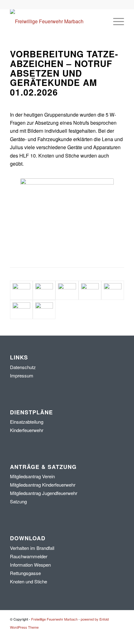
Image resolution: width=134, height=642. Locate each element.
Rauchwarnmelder (28, 556)
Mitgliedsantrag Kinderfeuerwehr (42, 484)
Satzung (18, 501)
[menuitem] (115, 21)
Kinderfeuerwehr (26, 430)
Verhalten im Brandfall (32, 548)
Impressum (21, 375)
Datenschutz (23, 367)
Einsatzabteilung (26, 421)
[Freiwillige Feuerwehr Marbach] (55, 21)
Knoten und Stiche (28, 581)
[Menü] (115, 21)
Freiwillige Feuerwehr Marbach (54, 619)
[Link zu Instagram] (119, 634)
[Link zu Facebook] (110, 634)
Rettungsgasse (25, 573)
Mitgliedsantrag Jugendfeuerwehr (43, 493)
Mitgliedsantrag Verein (32, 476)
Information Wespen (30, 564)
